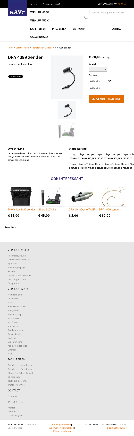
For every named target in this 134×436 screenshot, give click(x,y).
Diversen (12, 349)
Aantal (92, 64)
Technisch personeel (18, 380)
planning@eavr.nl (116, 428)
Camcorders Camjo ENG (19, 259)
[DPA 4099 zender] (67, 77)
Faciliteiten (38, 28)
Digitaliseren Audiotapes (20, 365)
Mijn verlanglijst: (112, 4)
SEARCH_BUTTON (85, 17)
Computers (13, 283)
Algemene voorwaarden (61, 428)
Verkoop (79, 28)
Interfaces (13, 326)
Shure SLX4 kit (47, 209)
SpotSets (12, 263)
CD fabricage (14, 376)
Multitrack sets (15, 294)
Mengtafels (13, 310)
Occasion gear (40, 37)
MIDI (10, 353)
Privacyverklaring (62, 431)
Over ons (12, 396)
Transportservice (16, 384)
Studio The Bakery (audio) (20, 372)
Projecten (59, 28)
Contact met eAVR (51, 4)
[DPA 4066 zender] (112, 196)
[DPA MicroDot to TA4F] (82, 196)
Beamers (12, 271)
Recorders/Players (17, 255)
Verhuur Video (39, 12)
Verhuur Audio (39, 20)
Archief (11, 407)
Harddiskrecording (17, 306)
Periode (93, 75)
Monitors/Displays (16, 267)
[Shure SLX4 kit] (52, 196)
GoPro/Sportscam (17, 279)
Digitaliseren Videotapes (20, 369)
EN (36, 4)
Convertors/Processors (19, 275)
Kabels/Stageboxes (17, 345)
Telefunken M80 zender (21, 209)
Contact (117, 28)
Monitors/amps (15, 314)
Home (11, 47)
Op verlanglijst (108, 99)
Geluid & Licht (14, 333)
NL (32, 4)
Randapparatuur (16, 330)
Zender (48, 47)
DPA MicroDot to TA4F (82, 209)
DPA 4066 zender (109, 209)
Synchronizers (15, 341)
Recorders (13, 298)
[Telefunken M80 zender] (21, 196)
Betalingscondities (61, 424)
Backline (12, 337)
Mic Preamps (14, 322)
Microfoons (37, 47)
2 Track (11, 302)
